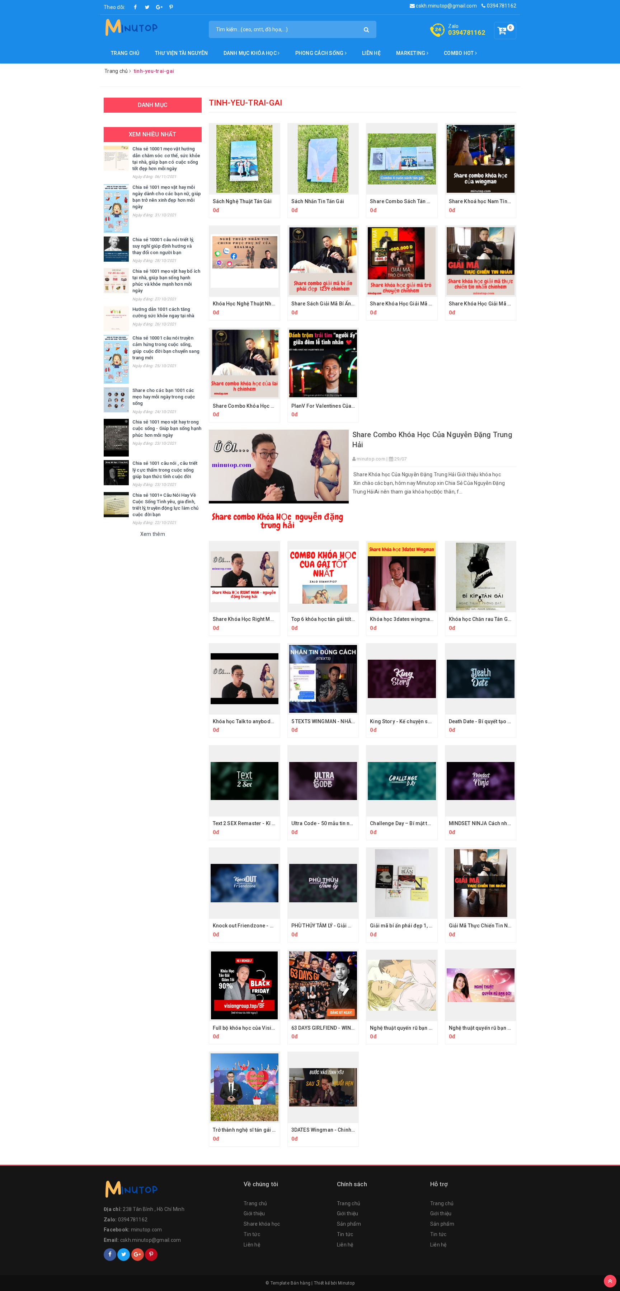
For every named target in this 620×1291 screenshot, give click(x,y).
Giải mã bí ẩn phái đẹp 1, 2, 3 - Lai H (411, 926)
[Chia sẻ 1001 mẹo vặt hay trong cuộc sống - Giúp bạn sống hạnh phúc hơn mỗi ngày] (116, 438)
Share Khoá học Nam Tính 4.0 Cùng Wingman (502, 201)
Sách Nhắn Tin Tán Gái (317, 201)
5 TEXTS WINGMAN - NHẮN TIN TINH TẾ (337, 721)
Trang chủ (125, 53)
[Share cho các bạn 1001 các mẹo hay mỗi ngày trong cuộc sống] (116, 399)
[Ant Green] (170, 1191)
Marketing (411, 53)
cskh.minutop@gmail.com (446, 6)
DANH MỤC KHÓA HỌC (251, 53)
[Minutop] (131, 29)
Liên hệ (371, 53)
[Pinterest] (171, 7)
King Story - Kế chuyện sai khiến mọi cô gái (421, 721)
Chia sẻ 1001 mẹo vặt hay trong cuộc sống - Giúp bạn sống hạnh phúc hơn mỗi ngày (166, 428)
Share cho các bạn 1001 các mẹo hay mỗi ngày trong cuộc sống (164, 397)
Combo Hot (459, 53)
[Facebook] (135, 7)
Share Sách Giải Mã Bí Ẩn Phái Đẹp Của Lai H (343, 304)
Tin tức (252, 1234)
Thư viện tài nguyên (181, 53)
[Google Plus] (159, 7)
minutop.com (146, 1229)
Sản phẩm (349, 1224)
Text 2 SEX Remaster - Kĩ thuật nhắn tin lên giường (271, 823)
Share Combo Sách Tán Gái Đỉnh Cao (413, 201)
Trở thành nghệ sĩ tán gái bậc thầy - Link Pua (264, 1130)
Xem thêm (152, 534)
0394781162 (500, 6)
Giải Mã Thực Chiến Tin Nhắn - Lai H (491, 926)
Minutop (346, 1283)
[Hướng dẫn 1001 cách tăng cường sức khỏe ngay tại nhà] (116, 318)
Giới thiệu (254, 1213)
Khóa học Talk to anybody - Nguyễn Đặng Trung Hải (273, 721)
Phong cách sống (320, 53)
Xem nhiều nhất (152, 134)
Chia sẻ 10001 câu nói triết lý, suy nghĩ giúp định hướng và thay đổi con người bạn (163, 246)
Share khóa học (262, 1224)
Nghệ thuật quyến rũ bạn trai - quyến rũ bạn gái (425, 1028)
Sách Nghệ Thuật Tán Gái (242, 201)
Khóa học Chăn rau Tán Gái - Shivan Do (494, 619)
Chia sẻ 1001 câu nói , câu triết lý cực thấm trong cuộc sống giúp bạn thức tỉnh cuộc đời (164, 469)
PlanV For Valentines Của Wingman (333, 406)
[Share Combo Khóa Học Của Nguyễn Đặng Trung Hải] (279, 482)
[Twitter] (147, 7)
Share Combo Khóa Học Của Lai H (253, 406)
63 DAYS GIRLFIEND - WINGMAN (328, 1028)
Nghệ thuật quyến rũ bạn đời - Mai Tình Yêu (499, 1028)
